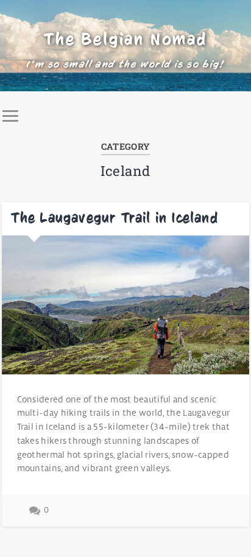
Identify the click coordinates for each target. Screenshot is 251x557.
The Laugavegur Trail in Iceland (114, 217)
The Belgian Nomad (125, 39)
